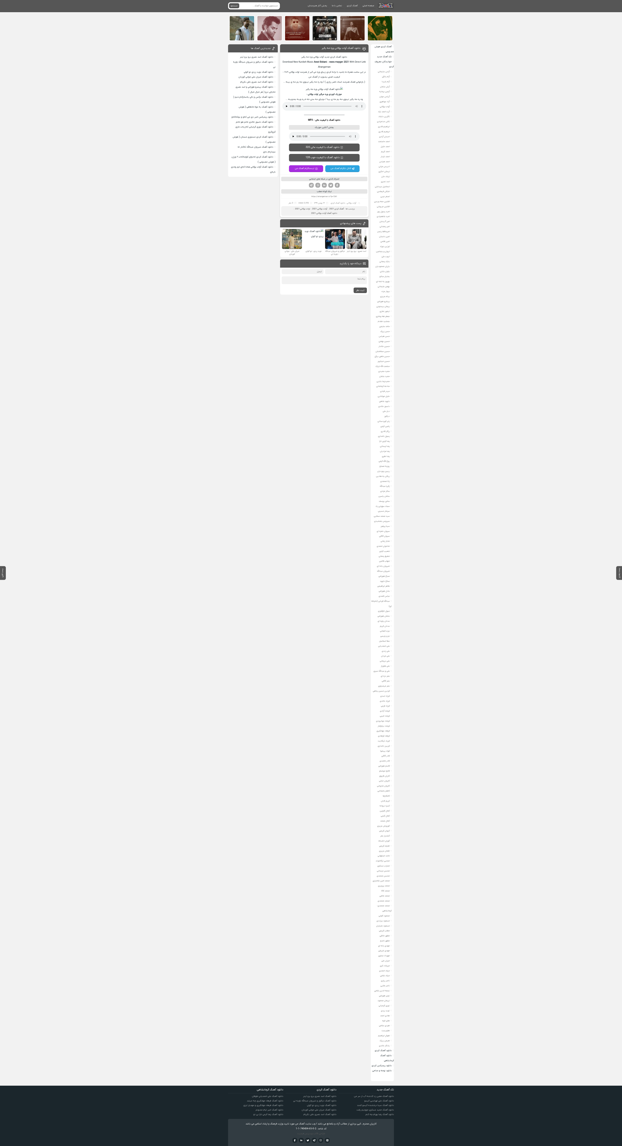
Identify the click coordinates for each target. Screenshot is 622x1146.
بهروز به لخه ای (383, 281)
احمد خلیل (385, 146)
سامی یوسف (384, 501)
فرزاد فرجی (385, 706)
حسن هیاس (384, 336)
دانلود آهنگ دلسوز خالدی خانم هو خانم (254, 122)
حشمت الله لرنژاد (382, 366)
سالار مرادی (385, 491)
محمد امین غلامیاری (381, 880)
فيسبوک (294, 1140)
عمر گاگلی (386, 681)
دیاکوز (387, 416)
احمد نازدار (385, 156)
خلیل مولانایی (384, 396)
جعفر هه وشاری (383, 316)
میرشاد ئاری (385, 965)
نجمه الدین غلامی (382, 990)
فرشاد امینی (385, 716)
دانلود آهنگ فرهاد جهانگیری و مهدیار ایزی (263, 1105)
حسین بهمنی (384, 341)
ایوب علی (385, 256)
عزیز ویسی (385, 636)
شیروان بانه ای (383, 566)
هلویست (386, 1030)
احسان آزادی (384, 136)
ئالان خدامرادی (383, 121)
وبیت (300, 1133)
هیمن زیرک (385, 1040)
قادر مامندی (385, 761)
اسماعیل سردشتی (382, 186)
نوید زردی (385, 1010)
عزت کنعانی (385, 631)
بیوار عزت (385, 291)
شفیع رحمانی (384, 556)
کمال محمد (385, 821)
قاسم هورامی (384, 766)
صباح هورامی (384, 576)
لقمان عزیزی (384, 851)
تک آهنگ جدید (384, 56)
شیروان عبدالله (383, 571)
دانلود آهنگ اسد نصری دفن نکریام (256, 82)
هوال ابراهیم (384, 1035)
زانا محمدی (385, 481)
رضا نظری (386, 456)
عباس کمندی (384, 596)
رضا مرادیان (385, 451)
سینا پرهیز (385, 526)
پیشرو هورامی (383, 301)
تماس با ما (337, 5)
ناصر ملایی (385, 985)
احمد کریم (385, 151)
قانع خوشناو (384, 771)
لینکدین (324, 185)
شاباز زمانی (385, 541)
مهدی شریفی (384, 950)
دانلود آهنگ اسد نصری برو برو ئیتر (256, 57)
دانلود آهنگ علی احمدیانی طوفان (267, 1096)
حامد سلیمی (384, 326)
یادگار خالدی (384, 1045)
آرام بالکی (386, 76)
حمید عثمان (384, 376)
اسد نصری (385, 181)
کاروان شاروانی (383, 785)
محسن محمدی (383, 876)
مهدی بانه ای (384, 945)
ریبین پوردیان (383, 471)
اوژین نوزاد (385, 246)
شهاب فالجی (384, 561)
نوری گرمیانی (384, 1005)
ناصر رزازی (385, 980)
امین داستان (384, 236)
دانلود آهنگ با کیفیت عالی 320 (323, 147)
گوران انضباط (384, 840)
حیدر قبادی (385, 391)
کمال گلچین (385, 810)
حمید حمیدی (384, 371)
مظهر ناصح (385, 940)
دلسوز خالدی (384, 406)
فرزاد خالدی (385, 701)
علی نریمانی (385, 661)
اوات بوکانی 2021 (302, 208)
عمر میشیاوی (384, 686)
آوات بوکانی (351, 203)
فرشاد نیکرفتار (384, 726)
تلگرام (311, 185)
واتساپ (317, 185)
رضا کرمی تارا (384, 441)
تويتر (307, 1140)
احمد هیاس (384, 161)
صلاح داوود (385, 581)
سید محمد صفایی (382, 516)
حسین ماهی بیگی (382, 356)
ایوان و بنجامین (383, 251)
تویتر (330, 185)
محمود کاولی (384, 915)
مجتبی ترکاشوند (383, 860)
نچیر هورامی (384, 995)
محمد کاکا (385, 890)
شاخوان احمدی (383, 546)
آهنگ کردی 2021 (336, 208)
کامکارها (386, 796)
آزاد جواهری (385, 101)
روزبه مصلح (384, 466)
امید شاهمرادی (383, 216)
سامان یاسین (384, 496)
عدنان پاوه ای (384, 621)
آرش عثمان (385, 86)
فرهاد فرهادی (384, 736)
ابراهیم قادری (384, 126)
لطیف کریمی (384, 845)
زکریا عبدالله (385, 486)
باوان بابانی (385, 271)
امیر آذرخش (384, 221)
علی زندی (386, 651)
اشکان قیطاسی (383, 191)
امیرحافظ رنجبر (383, 231)
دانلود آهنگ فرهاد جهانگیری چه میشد (265, 1100)
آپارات (327, 1140)
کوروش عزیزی (383, 826)
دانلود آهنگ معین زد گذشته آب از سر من (374, 1096)
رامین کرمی (385, 426)
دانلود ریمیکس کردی (382, 1065)
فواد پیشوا (385, 751)
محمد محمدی (384, 900)
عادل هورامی (384, 591)
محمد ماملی (384, 895)
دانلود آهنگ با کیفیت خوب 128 (322, 157)
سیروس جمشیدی (382, 521)
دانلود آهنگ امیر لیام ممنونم (269, 1109)
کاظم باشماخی (383, 791)
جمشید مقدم (384, 321)
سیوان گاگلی (384, 536)
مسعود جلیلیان (383, 925)
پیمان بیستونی (383, 306)
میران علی (385, 960)
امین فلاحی (385, 241)
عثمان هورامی (383, 616)
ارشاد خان (385, 176)
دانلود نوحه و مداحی (382, 1070)
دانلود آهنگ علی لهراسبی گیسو (379, 1100)
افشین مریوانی (383, 206)
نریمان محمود (384, 1000)
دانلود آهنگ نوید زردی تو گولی (258, 72)
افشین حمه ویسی (382, 201)
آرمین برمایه (384, 91)
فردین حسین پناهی (381, 691)
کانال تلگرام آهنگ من (340, 168)
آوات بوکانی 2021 (319, 208)
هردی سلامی (384, 1025)
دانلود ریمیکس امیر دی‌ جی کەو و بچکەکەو (252, 117)
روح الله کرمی (384, 461)
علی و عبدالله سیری (381, 671)
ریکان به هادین (383, 476)
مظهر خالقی (385, 935)
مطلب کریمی (384, 930)
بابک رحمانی (384, 261)
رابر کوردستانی (383, 421)
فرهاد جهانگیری (383, 731)
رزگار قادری (385, 431)
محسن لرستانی (383, 870)
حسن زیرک (385, 331)
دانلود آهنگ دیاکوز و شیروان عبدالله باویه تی (314, 1100)
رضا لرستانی (385, 446)
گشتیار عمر (385, 835)
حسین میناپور (384, 361)
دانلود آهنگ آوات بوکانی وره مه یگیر (341, 48)
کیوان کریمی (384, 830)
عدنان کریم (385, 626)
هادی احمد (385, 1015)
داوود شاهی (384, 401)
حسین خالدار (384, 346)
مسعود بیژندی (383, 920)
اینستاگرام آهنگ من (304, 168)
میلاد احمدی (384, 970)
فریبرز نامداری (384, 746)
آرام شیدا (386, 81)
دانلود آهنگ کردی (338, 203)
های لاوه (386, 1020)
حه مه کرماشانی (383, 386)
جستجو (234, 5)
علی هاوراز (385, 666)
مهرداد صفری (384, 955)
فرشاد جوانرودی (383, 721)
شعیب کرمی (384, 551)
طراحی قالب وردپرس (315, 1133)
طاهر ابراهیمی (383, 586)
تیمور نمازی (385, 311)
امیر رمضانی (385, 226)
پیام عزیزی (385, 296)
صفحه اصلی (368, 5)
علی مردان (385, 656)
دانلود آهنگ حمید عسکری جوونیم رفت (375, 1109)
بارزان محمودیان (382, 266)
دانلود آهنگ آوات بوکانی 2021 (324, 213)
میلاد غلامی (385, 975)
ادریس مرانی (384, 166)
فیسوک (337, 185)
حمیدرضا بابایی (383, 381)
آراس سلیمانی (384, 71)
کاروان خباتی (384, 780)
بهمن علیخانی (384, 286)
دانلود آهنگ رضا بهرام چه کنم (379, 1114)
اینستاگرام (320, 1140)
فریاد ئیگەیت (384, 741)
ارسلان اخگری (384, 171)
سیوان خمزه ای (383, 531)
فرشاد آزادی (385, 711)
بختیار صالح (384, 276)
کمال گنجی (385, 815)
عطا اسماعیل (384, 641)
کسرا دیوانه (385, 805)
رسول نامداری (384, 436)
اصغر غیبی (385, 196)
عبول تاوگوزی (384, 611)
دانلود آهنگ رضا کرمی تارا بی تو (268, 1114)
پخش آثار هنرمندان (317, 5)
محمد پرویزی (384, 885)
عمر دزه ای (385, 676)
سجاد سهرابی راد (382, 506)
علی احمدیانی (384, 646)
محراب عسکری (383, 865)
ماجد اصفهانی (384, 855)
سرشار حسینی (384, 511)
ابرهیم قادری (384, 131)
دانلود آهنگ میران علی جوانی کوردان (255, 76)
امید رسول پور (383, 211)
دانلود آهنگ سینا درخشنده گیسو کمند (375, 1105)
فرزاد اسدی (385, 696)
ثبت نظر (360, 290)
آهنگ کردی (352, 5)
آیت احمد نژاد (384, 111)
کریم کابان (385, 801)
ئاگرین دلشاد (384, 116)
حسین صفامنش (382, 351)
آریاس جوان (384, 96)
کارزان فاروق (384, 776)
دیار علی (386, 411)
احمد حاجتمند (384, 141)
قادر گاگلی (385, 755)
